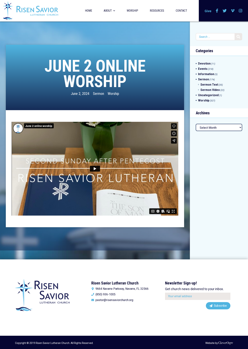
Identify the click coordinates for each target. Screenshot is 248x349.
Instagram (240, 11)
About (108, 10)
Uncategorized (208, 95)
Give (208, 11)
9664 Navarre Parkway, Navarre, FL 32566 (122, 288)
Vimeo (232, 11)
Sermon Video (210, 90)
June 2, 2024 (80, 93)
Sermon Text (209, 84)
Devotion (204, 63)
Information (206, 74)
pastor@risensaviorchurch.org (114, 300)
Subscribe (220, 305)
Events (203, 69)
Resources (157, 10)
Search (238, 36)
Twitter (225, 11)
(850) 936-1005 (105, 294)
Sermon (98, 93)
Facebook (217, 11)
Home (88, 10)
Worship (132, 10)
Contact (181, 10)
